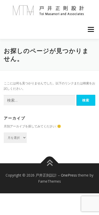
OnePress (69, 175)
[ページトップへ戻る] (50, 163)
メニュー (90, 29)
